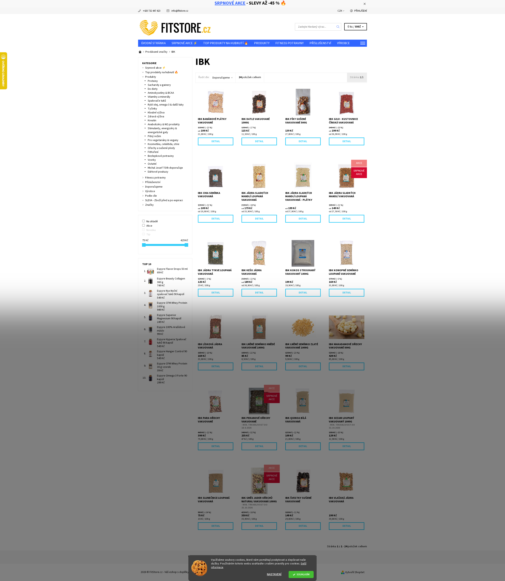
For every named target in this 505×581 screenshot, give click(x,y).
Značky (149, 205)
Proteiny (153, 81)
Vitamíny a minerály (159, 97)
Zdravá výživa (156, 117)
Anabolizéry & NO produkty (164, 124)
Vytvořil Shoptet (354, 572)
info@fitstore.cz (179, 11)
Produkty (261, 43)
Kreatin (152, 120)
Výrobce (343, 43)
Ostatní (152, 164)
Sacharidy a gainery (159, 85)
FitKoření (153, 152)
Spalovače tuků (157, 101)
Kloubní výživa (156, 113)
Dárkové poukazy (158, 172)
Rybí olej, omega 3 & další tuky (166, 105)
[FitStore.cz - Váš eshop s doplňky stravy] (175, 26)
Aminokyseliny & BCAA (161, 93)
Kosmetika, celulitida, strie (163, 144)
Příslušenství (320, 43)
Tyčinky (152, 109)
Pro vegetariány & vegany (163, 140)
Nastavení (274, 574)
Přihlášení (360, 11)
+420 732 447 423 (151, 11)
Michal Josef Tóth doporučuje (165, 168)
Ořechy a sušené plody (161, 148)
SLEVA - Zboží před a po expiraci (164, 200)
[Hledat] (338, 27)
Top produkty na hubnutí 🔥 (225, 43)
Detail (215, 141)
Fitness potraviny (289, 43)
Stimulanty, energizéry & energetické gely (162, 130)
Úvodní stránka (153, 43)
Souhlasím (303, 574)
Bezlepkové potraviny (161, 156)
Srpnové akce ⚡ (184, 43)
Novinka (151, 230)
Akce (149, 226)
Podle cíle (151, 196)
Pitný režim (154, 136)
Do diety (153, 89)
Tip (148, 234)
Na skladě (152, 221)
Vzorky (152, 160)
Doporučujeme (221, 78)
